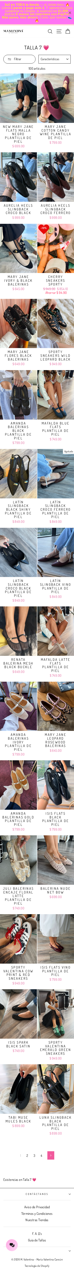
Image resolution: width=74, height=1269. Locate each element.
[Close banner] (70, 13)
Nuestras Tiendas (37, 1220)
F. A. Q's (37, 1233)
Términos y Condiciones (36, 1213)
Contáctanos (37, 1194)
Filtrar (17, 59)
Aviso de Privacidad (37, 1207)
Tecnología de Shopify (37, 1265)
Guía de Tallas (37, 1240)
